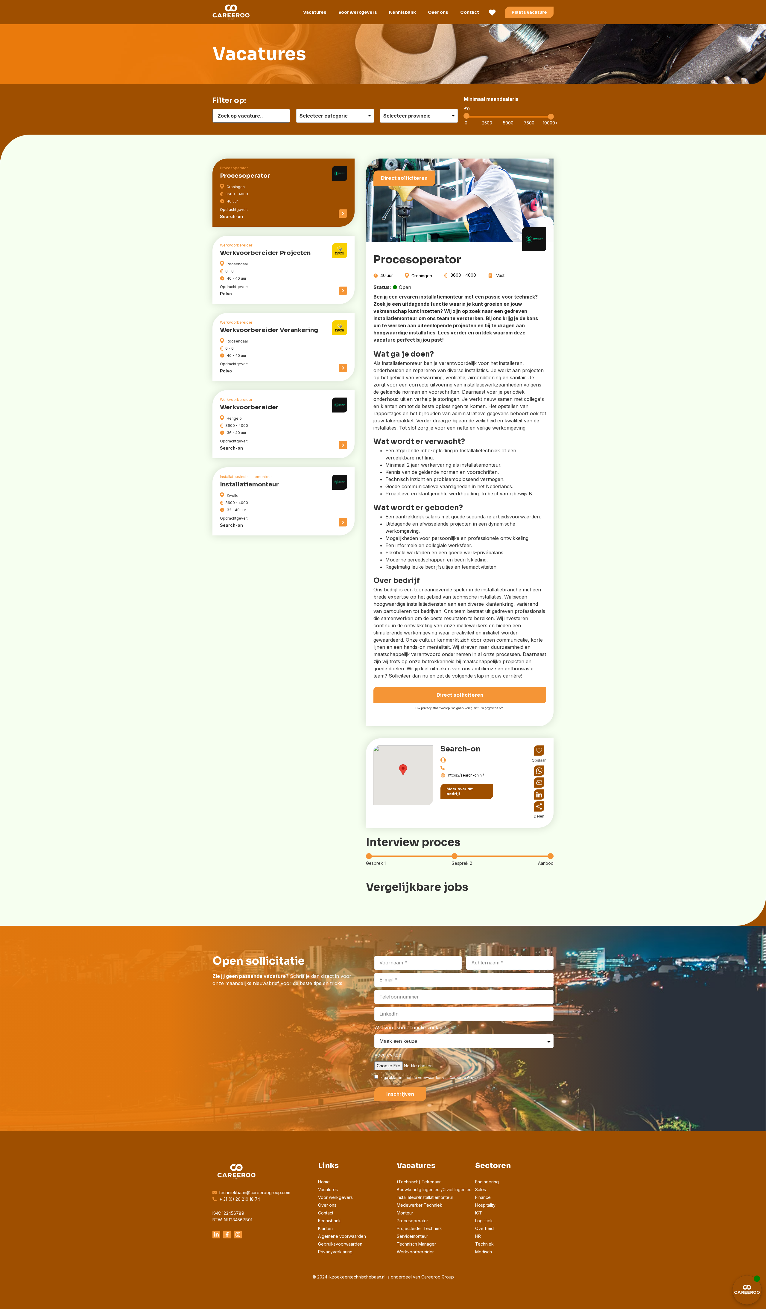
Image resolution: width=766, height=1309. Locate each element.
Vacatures (314, 12)
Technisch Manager (416, 1243)
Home (324, 1181)
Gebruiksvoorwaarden (340, 1243)
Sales (480, 1189)
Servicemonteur (412, 1236)
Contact (469, 12)
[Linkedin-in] (216, 1234)
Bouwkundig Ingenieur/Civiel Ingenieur (435, 1189)
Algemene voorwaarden (342, 1236)
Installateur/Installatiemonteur (425, 1197)
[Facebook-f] (227, 1234)
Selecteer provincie (407, 116)
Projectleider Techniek (419, 1228)
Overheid (484, 1228)
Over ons (438, 12)
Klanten (325, 1228)
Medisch (483, 1251)
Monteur (405, 1212)
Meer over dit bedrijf (459, 791)
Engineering (487, 1181)
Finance (483, 1197)
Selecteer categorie (324, 116)
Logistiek (484, 1220)
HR (478, 1236)
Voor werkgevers (357, 12)
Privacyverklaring (335, 1251)
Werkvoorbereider (415, 1251)
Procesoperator (412, 1220)
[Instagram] (238, 1234)
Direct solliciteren (404, 178)
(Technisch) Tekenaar (419, 1181)
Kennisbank (402, 12)
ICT (478, 1212)
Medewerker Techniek (419, 1205)
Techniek (484, 1243)
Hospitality (485, 1205)
